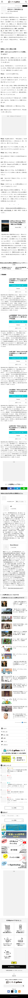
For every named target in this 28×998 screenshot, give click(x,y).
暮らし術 (5, 731)
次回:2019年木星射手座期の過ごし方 (20, 268)
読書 (4, 738)
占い (3, 13)
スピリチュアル (9, 13)
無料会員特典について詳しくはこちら (14, 970)
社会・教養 (5, 735)
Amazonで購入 (18, 227)
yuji (11, 506)
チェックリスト (11, 815)
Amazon (18, 288)
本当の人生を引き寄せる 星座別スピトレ (15, 7)
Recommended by (18, 722)
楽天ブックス (18, 291)
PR (26, 605)
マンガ (5, 741)
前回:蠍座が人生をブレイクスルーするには (7, 268)
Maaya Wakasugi (14, 544)
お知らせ (6, 744)
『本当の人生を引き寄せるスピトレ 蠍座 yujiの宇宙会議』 (14, 28)
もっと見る (14, 807)
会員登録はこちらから (14, 966)
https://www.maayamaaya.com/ (15, 588)
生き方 (4, 728)
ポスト (25, 5)
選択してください (20, 501)
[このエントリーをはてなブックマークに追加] (16, 991)
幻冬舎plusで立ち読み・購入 (18, 285)
